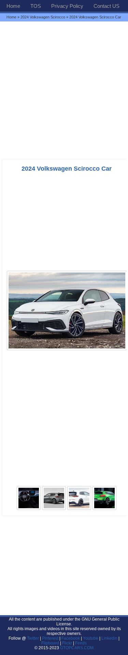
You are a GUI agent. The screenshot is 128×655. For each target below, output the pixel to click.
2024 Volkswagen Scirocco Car (67, 168)
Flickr (67, 643)
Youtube (90, 638)
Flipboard (50, 643)
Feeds (81, 643)
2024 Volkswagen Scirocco (42, 17)
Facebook (70, 638)
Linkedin (109, 638)
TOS (35, 6)
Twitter (33, 638)
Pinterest (50, 638)
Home (13, 6)
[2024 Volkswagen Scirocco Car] (67, 349)
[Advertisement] (64, 90)
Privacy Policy (67, 6)
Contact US (106, 6)
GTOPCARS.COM (77, 647)
